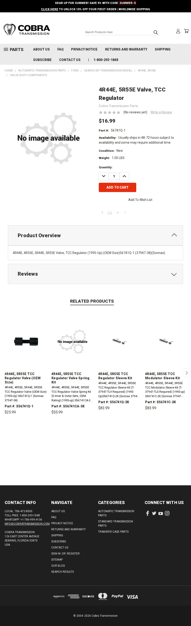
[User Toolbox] (178, 31)
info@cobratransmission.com (27, 523)
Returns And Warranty (126, 49)
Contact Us (70, 60)
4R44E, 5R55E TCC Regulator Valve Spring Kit (70, 378)
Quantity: (106, 167)
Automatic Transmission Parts (116, 513)
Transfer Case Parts (113, 531)
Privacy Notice (84, 49)
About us (41, 49)
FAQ (60, 49)
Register (73, 553)
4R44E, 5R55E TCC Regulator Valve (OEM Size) (23, 378)
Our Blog (58, 565)
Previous (184, 611)
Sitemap (57, 559)
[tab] (95, 235)
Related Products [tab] (92, 301)
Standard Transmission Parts (115, 523)
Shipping (163, 49)
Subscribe (42, 60)
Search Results (62, 571)
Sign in (56, 553)
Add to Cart (25, 434)
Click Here (49, 9)
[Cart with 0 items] (186, 31)
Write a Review (161, 112)
